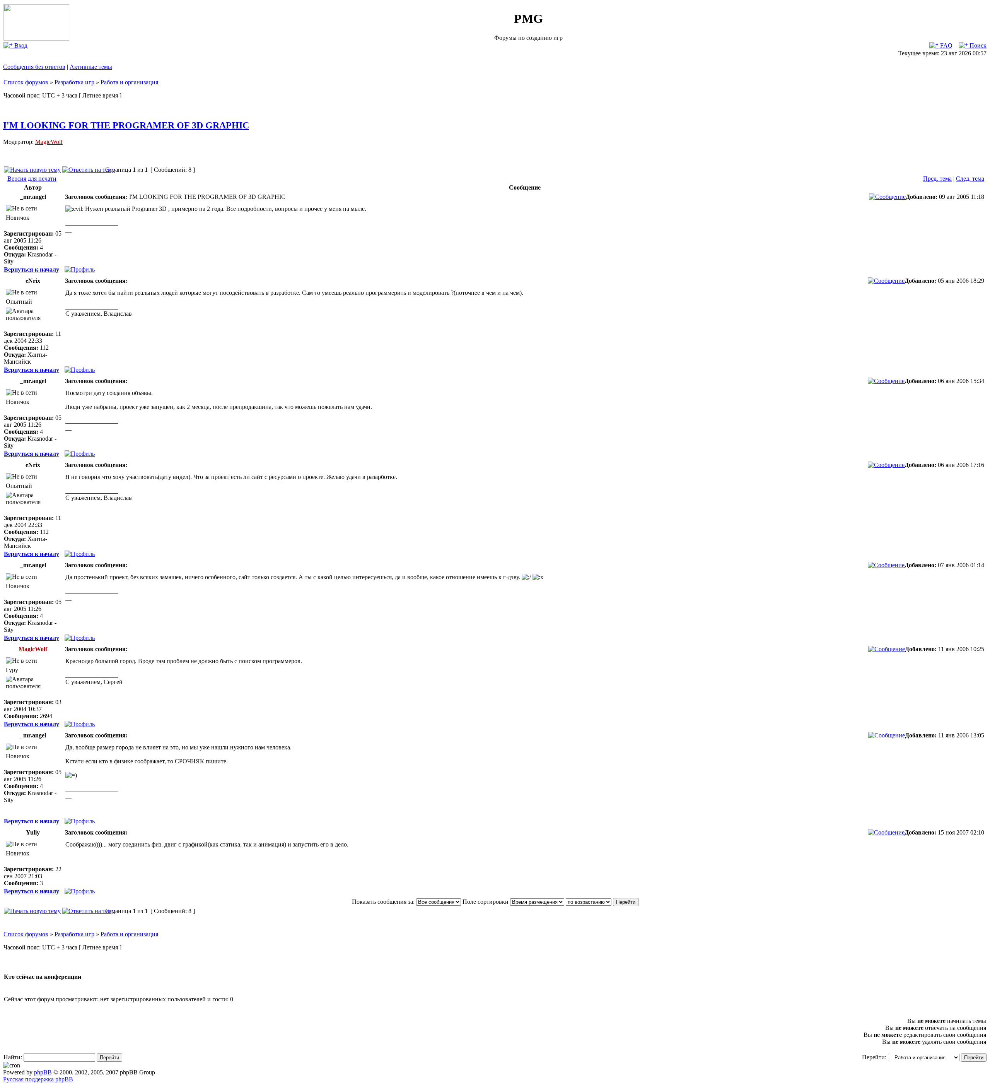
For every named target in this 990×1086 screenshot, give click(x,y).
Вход (20, 45)
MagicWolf (49, 142)
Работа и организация (129, 82)
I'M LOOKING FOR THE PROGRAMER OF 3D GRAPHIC (126, 125)
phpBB (43, 1072)
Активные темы (91, 66)
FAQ (945, 45)
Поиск (977, 45)
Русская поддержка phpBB (38, 1079)
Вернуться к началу (31, 269)
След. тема (970, 178)
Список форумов (25, 82)
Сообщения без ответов (34, 66)
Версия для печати (31, 178)
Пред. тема (937, 178)
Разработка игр (74, 82)
